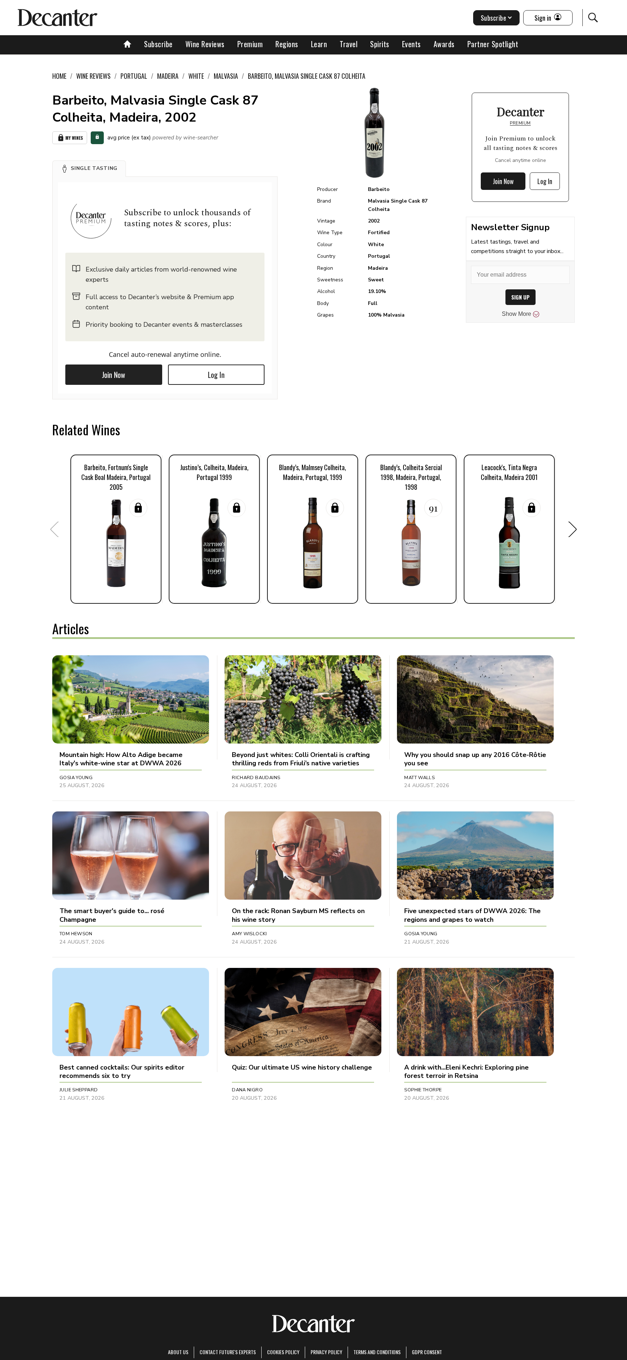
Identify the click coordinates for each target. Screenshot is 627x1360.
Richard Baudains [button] (256, 777)
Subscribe (158, 43)
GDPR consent (427, 1352)
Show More (516, 314)
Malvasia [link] (226, 76)
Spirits (379, 43)
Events (411, 43)
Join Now (113, 374)
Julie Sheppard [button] (79, 1090)
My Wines (74, 138)
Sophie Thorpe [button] (423, 1090)
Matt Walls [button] (419, 777)
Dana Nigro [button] (247, 1090)
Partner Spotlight (493, 43)
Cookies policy (283, 1352)
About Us (178, 1352)
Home (59, 76)
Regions (286, 43)
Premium (250, 43)
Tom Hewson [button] (76, 934)
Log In (216, 374)
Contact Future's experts (228, 1352)
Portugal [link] (133, 76)
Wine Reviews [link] (93, 76)
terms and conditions (377, 1352)
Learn (319, 43)
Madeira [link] (168, 76)
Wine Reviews (205, 43)
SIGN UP (520, 297)
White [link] (196, 76)
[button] (89, 168)
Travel (348, 43)
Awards (444, 43)
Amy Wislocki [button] (249, 934)
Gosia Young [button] (76, 777)
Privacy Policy (326, 1352)
